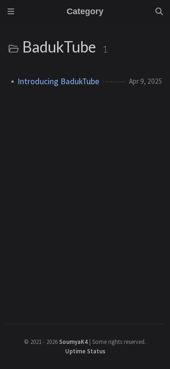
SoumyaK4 (73, 341)
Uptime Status (85, 351)
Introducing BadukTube (58, 81)
